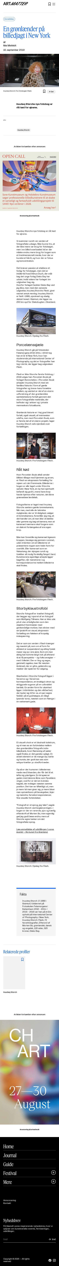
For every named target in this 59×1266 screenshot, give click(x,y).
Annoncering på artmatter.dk (29, 216)
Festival (9, 1173)
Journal (9, 1155)
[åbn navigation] (54, 4)
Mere (7, 1182)
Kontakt (7, 1203)
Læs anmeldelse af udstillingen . (35, 830)
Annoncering (9, 1200)
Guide (8, 1164)
